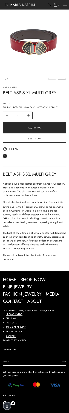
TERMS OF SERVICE (16, 327)
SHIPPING (11, 318)
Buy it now (34, 138)
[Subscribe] (64, 362)
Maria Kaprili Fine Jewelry (39, 310)
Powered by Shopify (14, 340)
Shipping (24, 107)
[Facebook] (13, 403)
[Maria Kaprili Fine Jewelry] (20, 5)
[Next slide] (62, 79)
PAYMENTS (11, 322)
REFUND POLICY (14, 331)
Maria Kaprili (10, 87)
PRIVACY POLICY (14, 314)
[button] (56, 5)
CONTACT (11, 336)
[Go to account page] (49, 5)
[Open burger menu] (65, 5)
